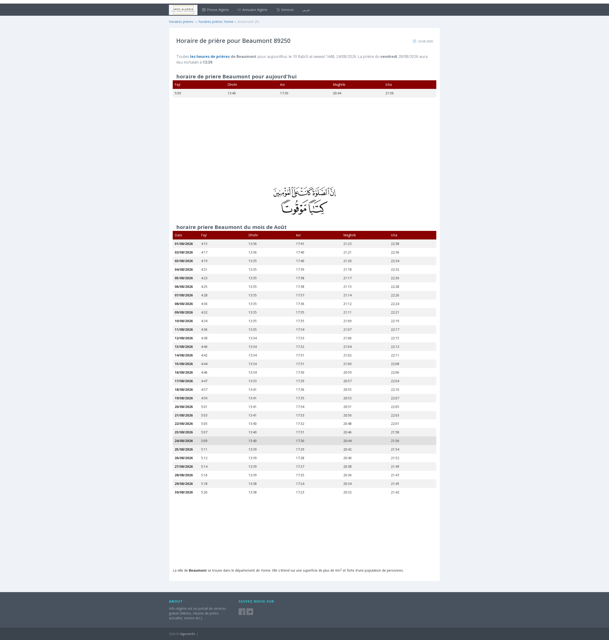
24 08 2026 (425, 41)
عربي (306, 9)
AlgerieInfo (187, 634)
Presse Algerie (217, 9)
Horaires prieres (181, 21)
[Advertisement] (304, 145)
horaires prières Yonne (216, 21)
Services (287, 9)
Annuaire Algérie (254, 9)
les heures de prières (210, 56)
